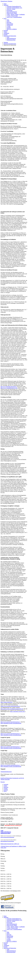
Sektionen (6, 5)
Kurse (5, 18)
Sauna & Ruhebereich (12, 11)
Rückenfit (9, 22)
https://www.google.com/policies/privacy (10, 706)
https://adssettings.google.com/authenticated (11, 723)
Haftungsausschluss (5, 833)
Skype (5, 791)
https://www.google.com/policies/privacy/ (10, 722)
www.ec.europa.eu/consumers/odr (7, 837)
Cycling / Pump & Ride (12, 15)
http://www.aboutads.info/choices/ (9, 386)
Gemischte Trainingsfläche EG (14, 6)
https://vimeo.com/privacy (7, 702)
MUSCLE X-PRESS (12, 29)
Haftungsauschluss (11, 39)
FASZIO (9, 27)
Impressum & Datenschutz (10, 35)
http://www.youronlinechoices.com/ (9, 388)
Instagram (6, 787)
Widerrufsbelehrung (11, 38)
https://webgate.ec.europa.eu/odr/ (7, 841)
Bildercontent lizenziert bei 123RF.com (10, 843)
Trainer (5, 31)
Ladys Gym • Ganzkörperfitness (14, 17)
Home (5, 3)
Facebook (6, 784)
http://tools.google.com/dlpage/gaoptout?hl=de (12, 708)
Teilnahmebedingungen (6, 771)
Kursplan (6, 30)
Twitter (5, 785)
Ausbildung (6, 33)
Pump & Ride (10, 23)
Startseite (6, 42)
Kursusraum (9, 10)
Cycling (8, 26)
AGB (8, 37)
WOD (8, 21)
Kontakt (5, 34)
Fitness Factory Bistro (12, 13)
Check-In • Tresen (11, 9)
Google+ (6, 788)
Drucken (3, 782)
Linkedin (6, 789)
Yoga (8, 19)
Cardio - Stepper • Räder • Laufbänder (16, 14)
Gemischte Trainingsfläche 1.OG (14, 7)
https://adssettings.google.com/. (17, 711)
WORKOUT (10, 25)
